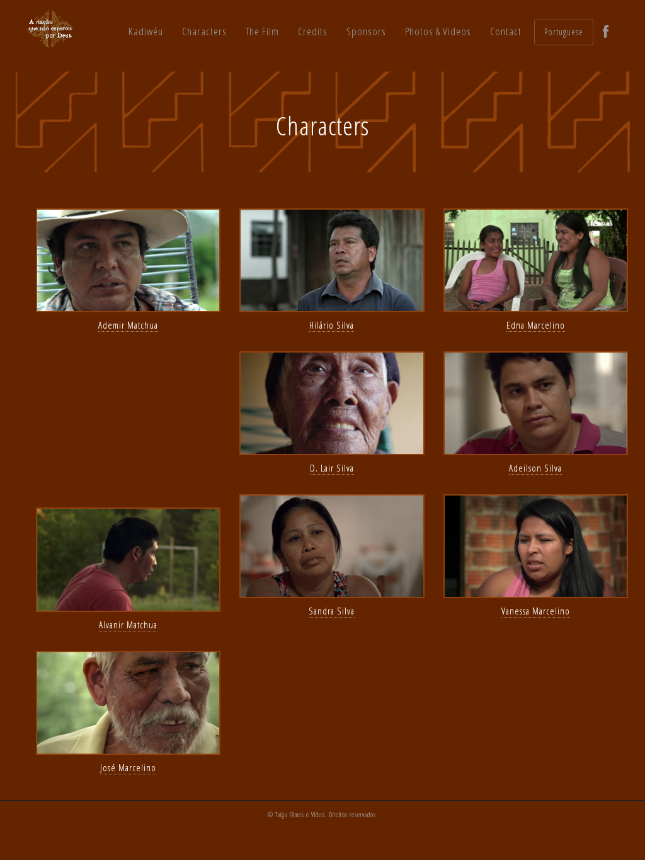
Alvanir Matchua (128, 624)
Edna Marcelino (535, 325)
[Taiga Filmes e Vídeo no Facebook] (606, 32)
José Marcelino (128, 767)
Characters (204, 31)
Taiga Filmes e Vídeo (300, 814)
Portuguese (563, 32)
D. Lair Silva (332, 467)
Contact (506, 31)
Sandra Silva (332, 610)
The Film (262, 31)
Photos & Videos (438, 31)
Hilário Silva (331, 325)
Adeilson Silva (535, 467)
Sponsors (366, 31)
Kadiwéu (145, 31)
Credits (313, 31)
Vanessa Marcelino (535, 610)
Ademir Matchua (128, 325)
